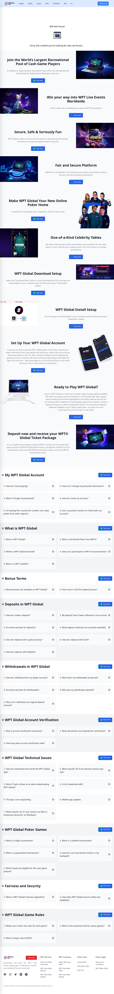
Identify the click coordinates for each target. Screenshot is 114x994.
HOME (21, 3)
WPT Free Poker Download (46, 963)
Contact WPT (82, 962)
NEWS (30, 3)
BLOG (39, 3)
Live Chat (80, 970)
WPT (47, 3)
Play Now (38, 81)
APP (65, 3)
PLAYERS (56, 3)
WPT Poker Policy (102, 968)
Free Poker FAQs (83, 966)
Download (103, 3)
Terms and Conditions (100, 963)
